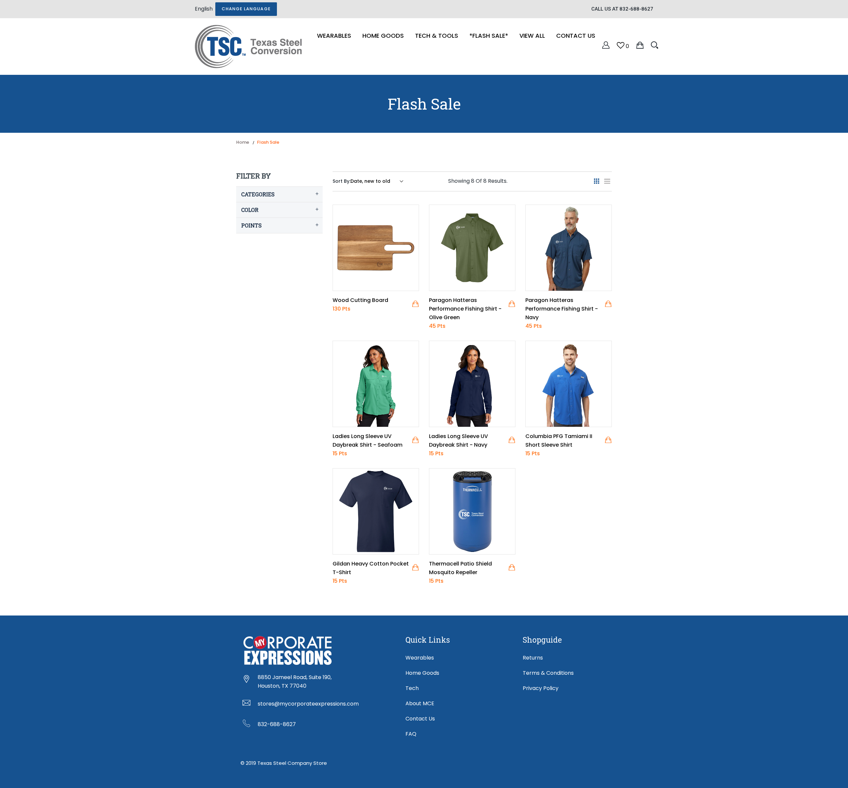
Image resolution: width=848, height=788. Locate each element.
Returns (533, 658)
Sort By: (341, 181)
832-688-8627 (277, 724)
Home (242, 142)
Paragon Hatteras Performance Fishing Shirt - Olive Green (465, 308)
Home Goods (383, 35)
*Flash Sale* (488, 35)
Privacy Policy (540, 688)
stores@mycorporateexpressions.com (308, 704)
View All (532, 35)
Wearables (334, 35)
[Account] (606, 45)
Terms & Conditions (548, 673)
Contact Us (575, 35)
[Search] (654, 45)
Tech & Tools (436, 35)
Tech (412, 688)
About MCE (419, 703)
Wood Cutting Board (360, 300)
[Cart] (640, 45)
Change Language (246, 9)
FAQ (410, 734)
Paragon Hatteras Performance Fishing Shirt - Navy (561, 308)
